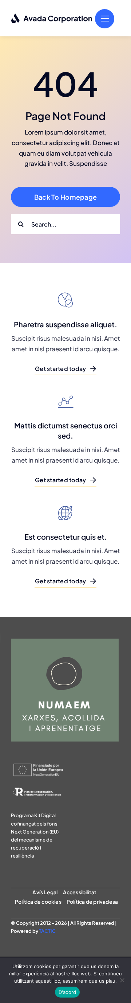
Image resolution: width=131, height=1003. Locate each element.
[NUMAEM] (65, 642)
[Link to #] (104, 18)
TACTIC (47, 931)
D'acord (67, 992)
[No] (122, 980)
